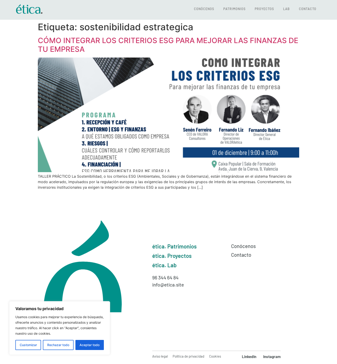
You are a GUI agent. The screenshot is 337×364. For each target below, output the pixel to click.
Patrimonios (234, 9)
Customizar (28, 345)
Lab (286, 9)
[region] (59, 328)
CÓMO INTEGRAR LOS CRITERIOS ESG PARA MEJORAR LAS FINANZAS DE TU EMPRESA (168, 45)
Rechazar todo (58, 345)
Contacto (307, 9)
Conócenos (204, 9)
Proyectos (264, 9)
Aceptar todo (89, 345)
